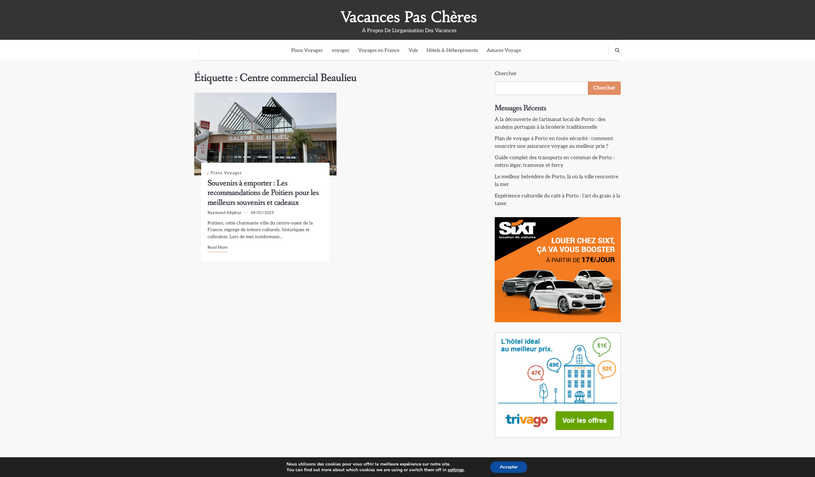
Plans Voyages (306, 50)
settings (456, 470)
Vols (413, 50)
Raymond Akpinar (224, 212)
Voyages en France (379, 50)
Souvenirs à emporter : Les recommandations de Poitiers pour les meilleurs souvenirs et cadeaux (263, 193)
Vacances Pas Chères (409, 17)
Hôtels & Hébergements (452, 50)
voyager (340, 50)
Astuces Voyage (504, 50)
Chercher (506, 74)
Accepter (509, 467)
